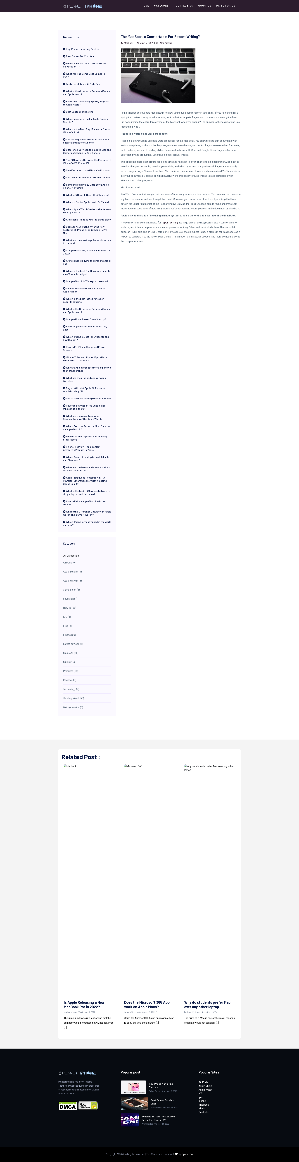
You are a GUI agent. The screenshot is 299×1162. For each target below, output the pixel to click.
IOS (201, 1093)
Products (204, 1112)
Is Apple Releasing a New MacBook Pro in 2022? (84, 1004)
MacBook (128, 43)
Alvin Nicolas (165, 43)
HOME (146, 6)
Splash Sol (187, 1154)
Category (161, 6)
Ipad (201, 1097)
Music (202, 1108)
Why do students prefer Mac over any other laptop (207, 1004)
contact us (184, 6)
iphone (202, 1101)
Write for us (225, 6)
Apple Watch (205, 1089)
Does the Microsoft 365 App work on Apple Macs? (147, 1004)
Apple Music (205, 1086)
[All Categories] (87, 556)
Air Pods (203, 1082)
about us (204, 6)
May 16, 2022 (146, 43)
